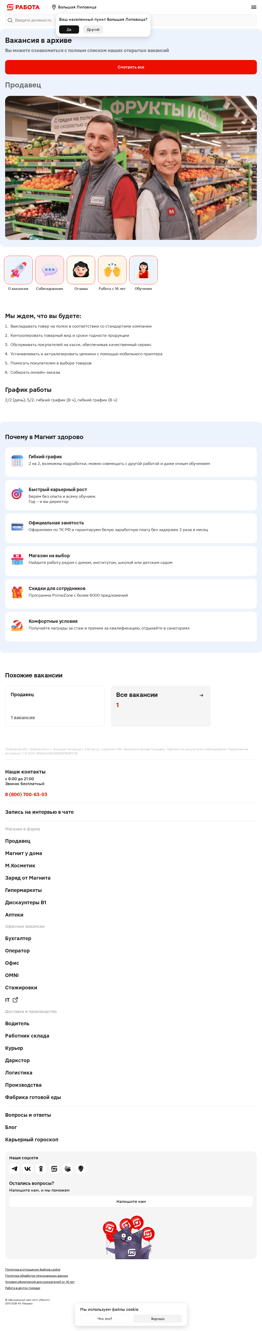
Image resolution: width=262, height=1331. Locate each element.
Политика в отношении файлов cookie (32, 1269)
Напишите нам (131, 1201)
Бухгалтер (18, 938)
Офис (12, 963)
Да (69, 29)
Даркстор (17, 1060)
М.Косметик (20, 865)
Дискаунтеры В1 (25, 902)
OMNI (12, 975)
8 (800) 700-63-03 (26, 794)
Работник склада (27, 1036)
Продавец (17, 841)
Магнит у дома (23, 853)
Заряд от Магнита (28, 878)
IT (7, 1000)
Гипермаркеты (23, 890)
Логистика (18, 1073)
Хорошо (158, 1319)
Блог (11, 1127)
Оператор (17, 951)
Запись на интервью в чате (39, 812)
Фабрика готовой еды (33, 1097)
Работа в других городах (22, 1288)
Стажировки (21, 987)
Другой (93, 29)
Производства (23, 1085)
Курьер (14, 1048)
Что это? (104, 1319)
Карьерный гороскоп (31, 1139)
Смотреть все (131, 67)
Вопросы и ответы (28, 1115)
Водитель (17, 1023)
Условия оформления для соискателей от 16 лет (40, 1282)
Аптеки (14, 915)
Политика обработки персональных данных (36, 1275)
